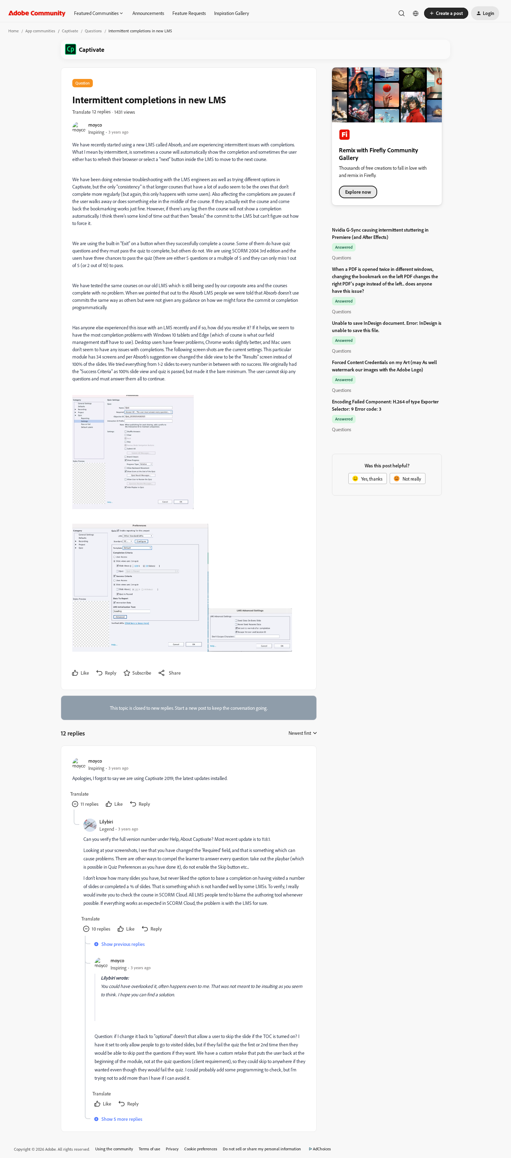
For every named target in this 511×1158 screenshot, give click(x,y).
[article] (188, 783)
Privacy (172, 1148)
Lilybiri (106, 822)
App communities (40, 30)
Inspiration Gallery (231, 13)
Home (13, 30)
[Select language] (415, 13)
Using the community (114, 1148)
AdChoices (322, 1148)
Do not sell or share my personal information (262, 1148)
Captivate (70, 30)
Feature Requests (189, 13)
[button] (446, 13)
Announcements (148, 13)
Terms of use (149, 1148)
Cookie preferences (200, 1148)
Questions (93, 30)
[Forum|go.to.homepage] (37, 13)
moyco (95, 125)
